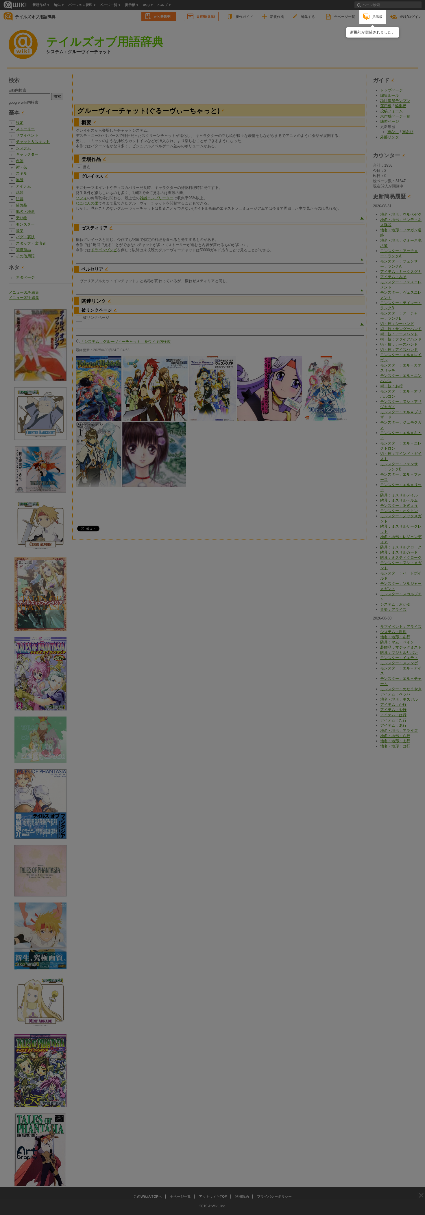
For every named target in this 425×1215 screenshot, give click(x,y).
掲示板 (377, 16)
